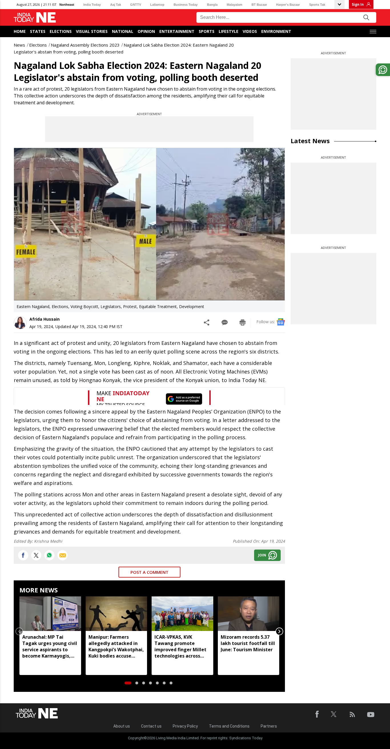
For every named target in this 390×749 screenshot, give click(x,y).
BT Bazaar (259, 4)
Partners (269, 726)
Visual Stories (92, 31)
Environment (276, 31)
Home (20, 31)
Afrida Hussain (44, 319)
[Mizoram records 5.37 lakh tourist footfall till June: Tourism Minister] (249, 613)
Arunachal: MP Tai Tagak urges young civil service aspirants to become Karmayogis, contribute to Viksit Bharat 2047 (49, 646)
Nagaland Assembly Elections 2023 (85, 45)
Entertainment (176, 31)
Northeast (66, 4)
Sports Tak (317, 4)
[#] (49, 555)
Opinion (146, 31)
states (37, 31)
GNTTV (135, 4)
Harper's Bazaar (288, 4)
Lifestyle (228, 31)
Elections (61, 31)
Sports (206, 31)
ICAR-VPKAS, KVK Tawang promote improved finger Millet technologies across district (180, 646)
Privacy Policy (185, 726)
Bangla (212, 4)
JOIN (262, 555)
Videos (250, 31)
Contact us (151, 726)
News (19, 45)
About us (121, 726)
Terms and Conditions (229, 726)
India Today (92, 4)
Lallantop (157, 4)
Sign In (358, 4)
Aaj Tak (115, 4)
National (122, 31)
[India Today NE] (35, 17)
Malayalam (234, 4)
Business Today (186, 4)
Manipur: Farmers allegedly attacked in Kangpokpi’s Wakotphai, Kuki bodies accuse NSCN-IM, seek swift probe (116, 646)
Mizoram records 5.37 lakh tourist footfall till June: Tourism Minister (248, 643)
